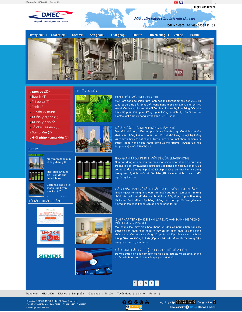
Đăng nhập (31, 2)
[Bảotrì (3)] (49, 96)
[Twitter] (130, 302)
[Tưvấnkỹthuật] (49, 112)
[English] (180, 2)
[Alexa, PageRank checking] (134, 309)
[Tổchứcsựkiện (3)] (49, 127)
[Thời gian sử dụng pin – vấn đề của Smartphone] (37, 177)
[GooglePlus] (136, 302)
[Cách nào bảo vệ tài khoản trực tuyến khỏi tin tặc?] (37, 189)
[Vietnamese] (176, 2)
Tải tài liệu (55, 2)
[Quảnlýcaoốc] (49, 122)
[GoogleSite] (142, 302)
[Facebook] (124, 302)
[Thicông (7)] (49, 102)
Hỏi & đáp (43, 2)
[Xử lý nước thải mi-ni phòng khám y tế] (37, 164)
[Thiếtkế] (49, 107)
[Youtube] (147, 302)
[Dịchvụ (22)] (49, 91)
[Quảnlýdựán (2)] (49, 117)
